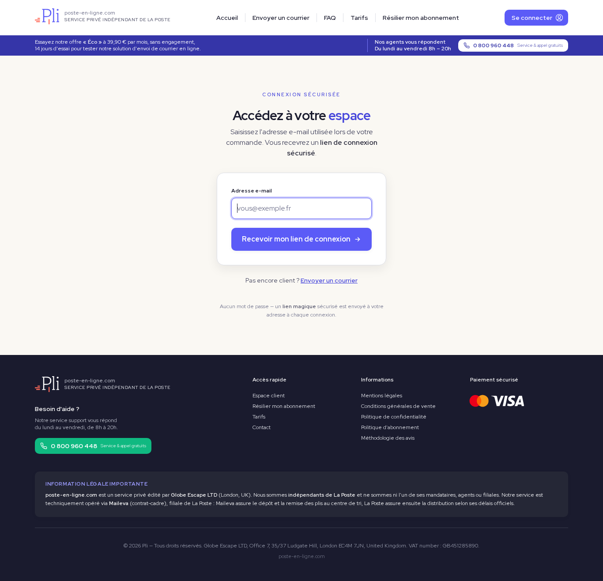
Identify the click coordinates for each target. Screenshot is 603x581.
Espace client (269, 395)
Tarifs (359, 18)
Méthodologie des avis (388, 437)
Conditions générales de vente (398, 406)
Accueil (227, 18)
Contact (262, 427)
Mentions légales (381, 395)
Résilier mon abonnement (421, 18)
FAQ (330, 18)
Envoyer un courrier (281, 18)
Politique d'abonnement (390, 427)
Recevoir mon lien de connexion (296, 239)
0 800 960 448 (518, 45)
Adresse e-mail (251, 190)
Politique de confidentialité (393, 416)
